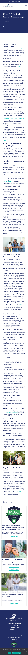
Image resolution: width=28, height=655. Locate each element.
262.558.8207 (14, 625)
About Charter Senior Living (14, 635)
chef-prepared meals (12, 412)
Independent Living (8, 118)
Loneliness (6, 166)
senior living (21, 49)
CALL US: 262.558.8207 (14, 1)
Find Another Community (14, 637)
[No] (26, 651)
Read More (14, 537)
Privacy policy (16, 653)
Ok (9, 653)
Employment (14, 639)
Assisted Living (19, 118)
